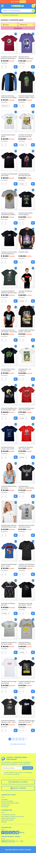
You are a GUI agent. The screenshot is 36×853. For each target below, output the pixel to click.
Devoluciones (5, 805)
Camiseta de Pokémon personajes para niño (25, 135)
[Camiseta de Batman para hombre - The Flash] (27, 668)
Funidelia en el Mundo (8, 814)
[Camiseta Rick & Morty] (9, 355)
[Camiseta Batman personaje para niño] (27, 160)
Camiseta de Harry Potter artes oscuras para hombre (26, 526)
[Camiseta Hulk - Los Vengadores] (27, 355)
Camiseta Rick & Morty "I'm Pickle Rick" (8, 370)
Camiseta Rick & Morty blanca (8, 135)
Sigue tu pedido (19, 788)
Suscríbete (27, 768)
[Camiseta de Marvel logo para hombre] (9, 668)
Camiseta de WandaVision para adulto (9, 174)
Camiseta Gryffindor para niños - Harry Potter (26, 409)
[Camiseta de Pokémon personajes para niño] (27, 121)
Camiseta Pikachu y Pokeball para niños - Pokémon (25, 643)
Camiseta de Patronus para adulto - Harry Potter (9, 331)
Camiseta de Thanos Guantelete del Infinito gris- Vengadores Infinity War (8, 213)
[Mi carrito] (33, 6)
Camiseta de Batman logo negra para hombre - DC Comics (27, 721)
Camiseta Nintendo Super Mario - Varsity (9, 565)
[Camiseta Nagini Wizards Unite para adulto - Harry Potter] (27, 82)
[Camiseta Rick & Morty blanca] (9, 121)
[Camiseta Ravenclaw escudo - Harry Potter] (9, 433)
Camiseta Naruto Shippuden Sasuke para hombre (26, 57)
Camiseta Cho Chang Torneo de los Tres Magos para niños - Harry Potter (8, 96)
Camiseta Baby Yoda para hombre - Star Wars (27, 331)
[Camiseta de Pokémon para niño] (9, 590)
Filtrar (7, 25)
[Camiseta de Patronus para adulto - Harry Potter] (9, 316)
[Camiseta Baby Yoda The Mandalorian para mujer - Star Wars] (9, 512)
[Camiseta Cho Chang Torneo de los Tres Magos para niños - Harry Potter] (9, 82)
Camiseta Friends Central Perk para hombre (9, 643)
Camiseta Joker (23, 252)
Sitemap (4, 822)
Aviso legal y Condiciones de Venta (12, 816)
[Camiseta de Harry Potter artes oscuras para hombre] (27, 512)
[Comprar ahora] (16, 66)
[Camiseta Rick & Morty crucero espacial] (27, 199)
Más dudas (4, 806)
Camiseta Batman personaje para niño (25, 174)
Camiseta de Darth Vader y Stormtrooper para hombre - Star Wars (9, 252)
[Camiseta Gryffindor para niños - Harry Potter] (27, 394)
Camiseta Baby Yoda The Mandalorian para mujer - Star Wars (9, 526)
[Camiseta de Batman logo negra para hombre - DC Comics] (27, 707)
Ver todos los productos (18, 744)
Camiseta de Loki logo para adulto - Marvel (25, 604)
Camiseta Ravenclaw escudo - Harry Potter (7, 448)
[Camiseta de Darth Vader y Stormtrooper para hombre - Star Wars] (9, 238)
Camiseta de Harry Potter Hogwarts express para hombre (9, 57)
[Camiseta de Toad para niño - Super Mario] (27, 433)
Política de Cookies (7, 820)
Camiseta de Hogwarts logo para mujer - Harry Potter (8, 721)
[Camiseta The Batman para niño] (27, 277)
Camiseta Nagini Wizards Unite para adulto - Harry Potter (26, 96)
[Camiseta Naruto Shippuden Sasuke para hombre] (27, 43)
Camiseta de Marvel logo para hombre (9, 682)
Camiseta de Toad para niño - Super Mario (26, 448)
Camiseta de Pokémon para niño (8, 604)
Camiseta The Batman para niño (25, 292)
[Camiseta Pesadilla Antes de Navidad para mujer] (9, 394)
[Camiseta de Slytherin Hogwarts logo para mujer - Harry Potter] (9, 277)
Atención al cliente (19, 782)
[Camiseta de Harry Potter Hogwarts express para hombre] (9, 43)
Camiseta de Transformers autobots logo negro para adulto (27, 565)
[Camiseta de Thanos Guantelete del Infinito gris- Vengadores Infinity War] (9, 199)
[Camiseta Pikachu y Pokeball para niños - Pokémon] (27, 629)
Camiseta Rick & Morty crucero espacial (25, 213)
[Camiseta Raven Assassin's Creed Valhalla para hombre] (27, 472)
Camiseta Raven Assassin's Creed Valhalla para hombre (26, 487)
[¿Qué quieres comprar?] (2, 6)
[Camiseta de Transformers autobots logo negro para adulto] (27, 551)
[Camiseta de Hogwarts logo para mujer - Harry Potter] (9, 707)
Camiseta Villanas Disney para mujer (9, 487)
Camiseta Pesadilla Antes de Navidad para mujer (9, 409)
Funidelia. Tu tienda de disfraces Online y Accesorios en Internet (17, 6)
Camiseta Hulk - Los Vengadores (25, 370)
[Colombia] (3, 832)
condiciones (28, 772)
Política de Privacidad (8, 818)
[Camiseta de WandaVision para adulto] (9, 160)
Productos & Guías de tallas (10, 803)
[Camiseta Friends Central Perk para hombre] (9, 629)
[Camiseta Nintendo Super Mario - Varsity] (9, 551)
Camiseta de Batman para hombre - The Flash (27, 682)
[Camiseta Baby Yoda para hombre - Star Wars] (27, 316)
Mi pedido (4, 799)
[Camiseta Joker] (27, 238)
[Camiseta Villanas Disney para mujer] (9, 472)
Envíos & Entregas (7, 801)
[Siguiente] (26, 738)
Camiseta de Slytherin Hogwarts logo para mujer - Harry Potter (9, 292)
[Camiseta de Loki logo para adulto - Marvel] (27, 590)
